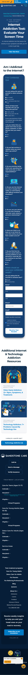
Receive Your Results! (14, 331)
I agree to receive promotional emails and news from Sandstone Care (13, 322)
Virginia (5, 499)
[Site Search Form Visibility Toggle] (22, 6)
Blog (14, 584)
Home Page (6, 13)
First (6, 291)
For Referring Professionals (14, 580)
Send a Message (14, 467)
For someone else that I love (13, 102)
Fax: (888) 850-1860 (14, 607)
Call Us (13, 462)
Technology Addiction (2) (14, 443)
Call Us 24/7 (5, 1)
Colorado (5, 489)
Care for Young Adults (14, 571)
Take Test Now (14, 52)
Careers (14, 596)
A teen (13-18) (10, 112)
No (7, 136)
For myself (10, 97)
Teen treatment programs (14, 568)
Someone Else (11, 282)
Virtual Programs (14, 503)
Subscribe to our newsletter (14, 632)
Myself (8, 280)
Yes (8, 134)
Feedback (14, 599)
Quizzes (14, 587)
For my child (10, 99)
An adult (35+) (10, 115)
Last (6, 298)
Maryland (5, 493)
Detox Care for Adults (14, 574)
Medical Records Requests (14, 605)
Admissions (14, 594)
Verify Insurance (14, 472)
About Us (13, 591)
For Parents (14, 577)
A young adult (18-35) (12, 113)
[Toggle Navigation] (25, 6)
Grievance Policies (14, 602)
